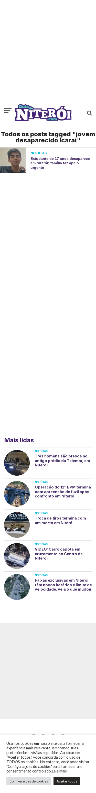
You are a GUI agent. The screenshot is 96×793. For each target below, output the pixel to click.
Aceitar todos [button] (67, 781)
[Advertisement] (48, 54)
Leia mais (59, 771)
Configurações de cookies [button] (28, 781)
